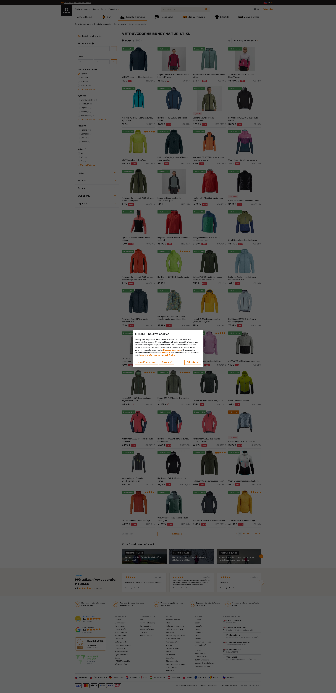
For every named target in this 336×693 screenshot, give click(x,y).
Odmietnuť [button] (166, 362)
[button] (165, 353)
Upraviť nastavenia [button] (147, 362)
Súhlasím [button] (192, 362)
